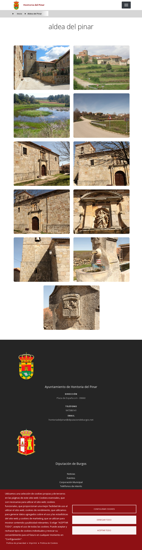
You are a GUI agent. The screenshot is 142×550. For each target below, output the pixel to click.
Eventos (71, 478)
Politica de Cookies (49, 543)
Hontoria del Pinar (34, 4)
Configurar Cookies (104, 509)
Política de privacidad (16, 543)
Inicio (19, 13)
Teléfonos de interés (71, 486)
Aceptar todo (104, 530)
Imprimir (33, 543)
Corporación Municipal (71, 482)
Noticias (71, 473)
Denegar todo (104, 519)
